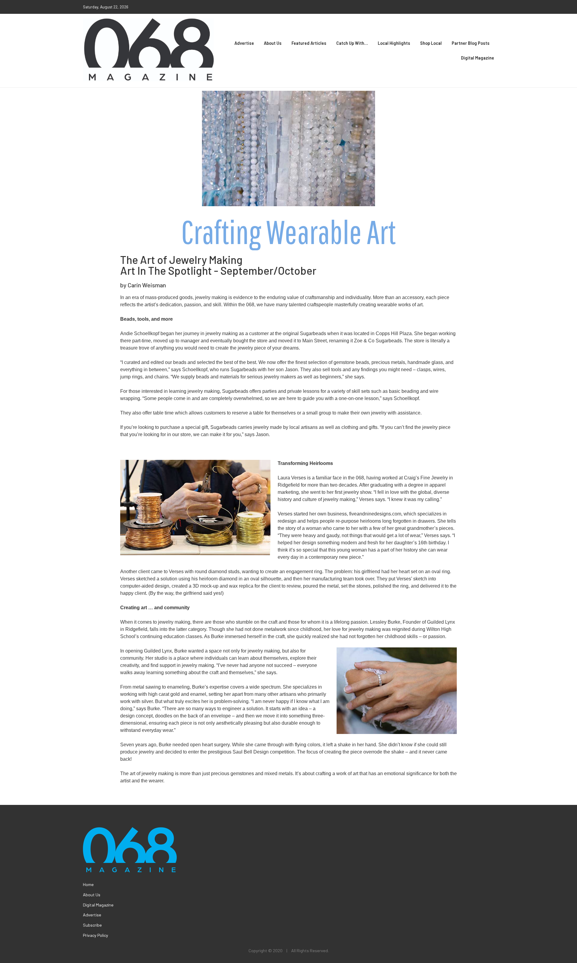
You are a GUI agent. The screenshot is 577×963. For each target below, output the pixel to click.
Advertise (244, 43)
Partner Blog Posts (471, 43)
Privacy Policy (95, 935)
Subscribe (92, 925)
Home (88, 884)
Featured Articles (309, 43)
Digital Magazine (477, 57)
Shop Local (431, 43)
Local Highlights (394, 43)
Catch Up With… (352, 43)
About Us (273, 43)
